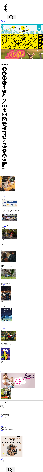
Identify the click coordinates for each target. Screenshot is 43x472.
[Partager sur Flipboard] (4, 166)
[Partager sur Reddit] (4, 148)
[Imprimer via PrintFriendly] (4, 125)
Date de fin (2, 402)
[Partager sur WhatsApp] (4, 98)
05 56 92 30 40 (2, 462)
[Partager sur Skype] (4, 134)
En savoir (7, 212)
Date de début (2, 401)
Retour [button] (0, 371)
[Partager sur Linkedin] (4, 107)
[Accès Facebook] (5, 8)
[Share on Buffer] (4, 157)
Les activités (2, 20)
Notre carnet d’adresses (3, 21)
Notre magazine (2, 22)
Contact (2, 458)
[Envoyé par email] (4, 116)
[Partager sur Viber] (4, 139)
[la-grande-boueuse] (7, 190)
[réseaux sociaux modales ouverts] (4, 84)
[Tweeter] (4, 75)
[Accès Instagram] (5, 13)
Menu (0, 23)
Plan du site (2, 459)
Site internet (3, 196)
